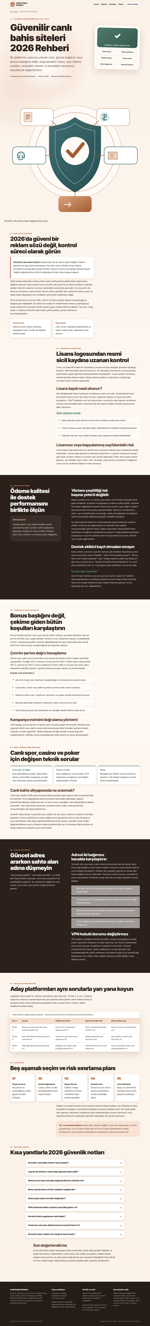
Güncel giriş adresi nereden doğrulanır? (47, 1198)
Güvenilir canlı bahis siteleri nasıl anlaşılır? (48, 1163)
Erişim (120, 4)
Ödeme (104, 4)
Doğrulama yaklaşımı (59, 1293)
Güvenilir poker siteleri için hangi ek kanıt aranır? (51, 1234)
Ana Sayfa (14, 12)
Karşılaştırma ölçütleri (59, 1296)
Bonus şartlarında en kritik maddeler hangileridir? (52, 1189)
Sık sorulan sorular (58, 1298)
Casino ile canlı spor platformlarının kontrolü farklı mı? (54, 1225)
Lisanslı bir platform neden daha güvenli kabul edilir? (53, 1172)
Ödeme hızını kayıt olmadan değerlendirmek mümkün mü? (56, 1180)
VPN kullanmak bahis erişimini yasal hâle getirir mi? (53, 1207)
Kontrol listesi (132, 4)
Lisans (96, 4)
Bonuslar (112, 4)
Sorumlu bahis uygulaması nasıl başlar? (47, 1216)
